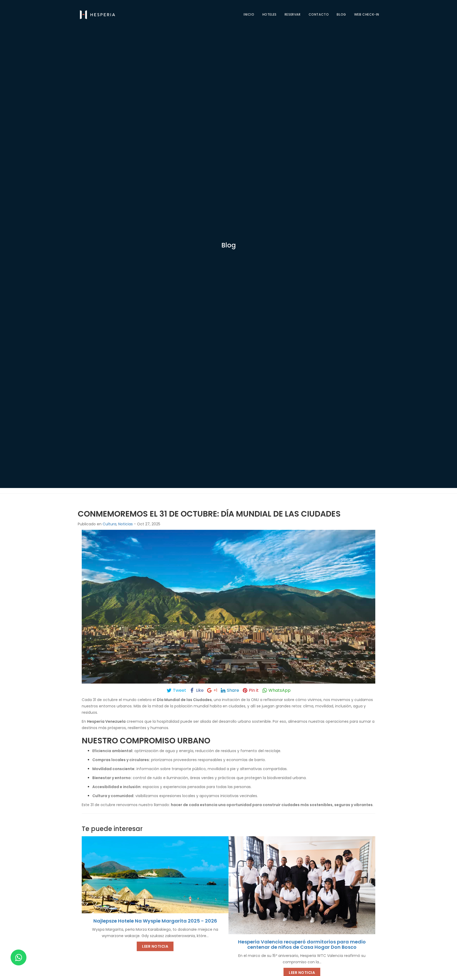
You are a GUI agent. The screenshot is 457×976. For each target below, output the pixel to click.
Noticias (125, 524)
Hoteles (269, 14)
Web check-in (366, 14)
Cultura (109, 524)
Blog (341, 14)
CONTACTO (319, 14)
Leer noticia (155, 946)
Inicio (249, 14)
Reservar (293, 14)
